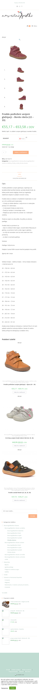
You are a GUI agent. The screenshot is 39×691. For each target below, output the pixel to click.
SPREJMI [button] (12, 688)
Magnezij (7, 582)
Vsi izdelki (4, 593)
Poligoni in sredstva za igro (12, 569)
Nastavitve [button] (4, 688)
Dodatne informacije (19, 178)
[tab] (19, 174)
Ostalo (13, 163)
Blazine (7, 565)
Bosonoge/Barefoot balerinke (15, 531)
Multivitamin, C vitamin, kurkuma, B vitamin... (17, 585)
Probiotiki (7, 587)
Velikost (6, 138)
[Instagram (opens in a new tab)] (19, 6)
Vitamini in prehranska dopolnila (13, 577)
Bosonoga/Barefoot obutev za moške (15, 554)
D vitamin (7, 580)
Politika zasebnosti (26, 669)
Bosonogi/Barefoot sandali (28, 489)
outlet (17, 163)
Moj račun (27, 671)
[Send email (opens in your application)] (22, 6)
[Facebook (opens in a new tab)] (17, 6)
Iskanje (32, 516)
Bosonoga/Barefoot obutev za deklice (24, 381)
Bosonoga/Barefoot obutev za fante (13, 489)
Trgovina (21, 671)
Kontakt (8, 669)
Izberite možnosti (19, 392)
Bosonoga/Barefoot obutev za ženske (15, 557)
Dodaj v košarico (21, 152)
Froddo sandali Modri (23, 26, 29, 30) (19, 492)
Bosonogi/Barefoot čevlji (17, 435)
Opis (19, 174)
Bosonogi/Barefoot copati (14, 535)
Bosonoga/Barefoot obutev (15, 161)
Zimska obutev (24, 163)
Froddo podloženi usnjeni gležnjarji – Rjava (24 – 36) (19, 384)
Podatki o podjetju (16, 669)
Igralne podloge (9, 567)
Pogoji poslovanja (13, 671)
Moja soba (7, 562)
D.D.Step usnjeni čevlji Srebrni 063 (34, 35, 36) (19, 438)
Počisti (23, 138)
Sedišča (7, 572)
